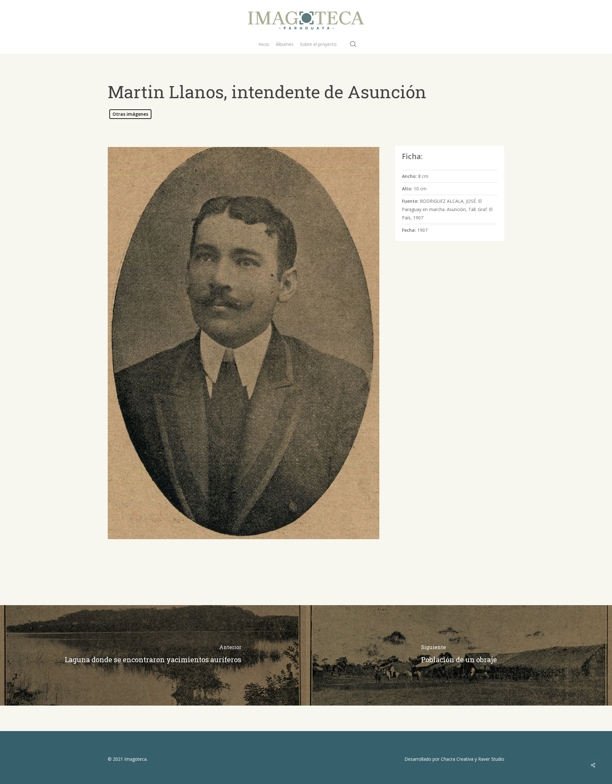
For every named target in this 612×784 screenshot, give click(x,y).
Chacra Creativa (457, 759)
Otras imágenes (130, 114)
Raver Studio (491, 759)
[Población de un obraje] (459, 655)
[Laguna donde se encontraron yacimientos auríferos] (153, 655)
